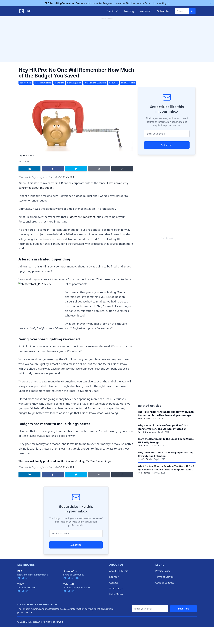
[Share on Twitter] (76, 168)
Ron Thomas (144, 418)
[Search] (192, 11)
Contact (113, 582)
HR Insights (59, 83)
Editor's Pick (67, 177)
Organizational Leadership (95, 83)
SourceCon (70, 571)
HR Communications (43, 83)
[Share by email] (99, 168)
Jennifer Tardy (145, 459)
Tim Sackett (29, 155)
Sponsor (114, 576)
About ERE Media (118, 571)
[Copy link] (122, 168)
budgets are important (81, 217)
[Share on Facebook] (53, 168)
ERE (19, 571)
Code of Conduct (164, 582)
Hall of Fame (116, 594)
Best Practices (25, 83)
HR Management (74, 83)
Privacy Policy (162, 571)
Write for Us (116, 588)
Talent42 (68, 584)
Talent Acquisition (128, 83)
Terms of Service (164, 576)
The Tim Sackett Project (98, 461)
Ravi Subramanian (147, 432)
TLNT (20, 584)
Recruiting (113, 83)
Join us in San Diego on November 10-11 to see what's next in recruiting (107, 3)
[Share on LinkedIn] (29, 168)
